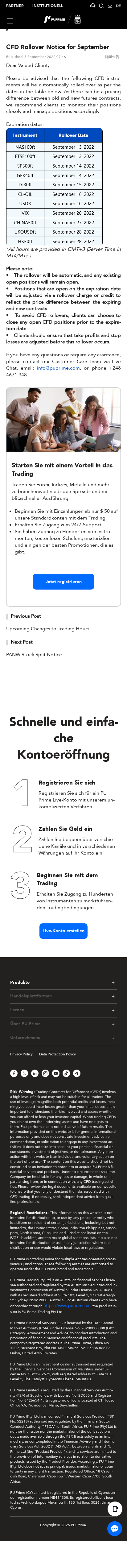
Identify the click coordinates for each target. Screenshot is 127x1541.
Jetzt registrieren (64, 582)
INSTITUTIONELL (47, 6)
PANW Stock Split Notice (34, 654)
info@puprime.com (58, 368)
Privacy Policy (21, 1054)
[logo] (67, 20)
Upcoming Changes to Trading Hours (47, 628)
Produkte (20, 982)
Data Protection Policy (57, 1054)
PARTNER (15, 6)
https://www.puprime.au (67, 1306)
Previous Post (26, 616)
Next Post (22, 642)
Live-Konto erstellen (63, 931)
